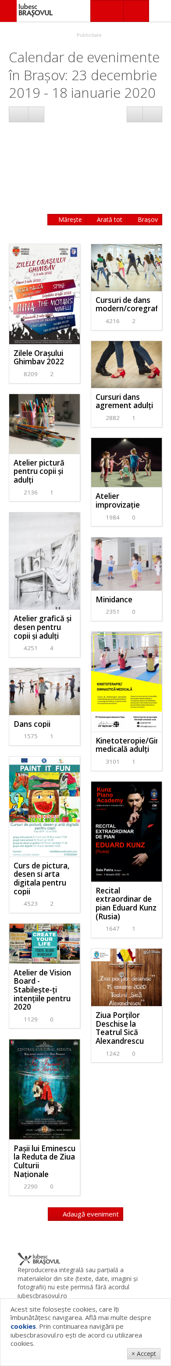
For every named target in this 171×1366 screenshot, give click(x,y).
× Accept (144, 1353)
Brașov (147, 219)
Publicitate (88, 35)
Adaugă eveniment (90, 1213)
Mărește (69, 219)
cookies (23, 1326)
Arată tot (108, 219)
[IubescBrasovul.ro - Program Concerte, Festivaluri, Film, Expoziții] (8, 11)
